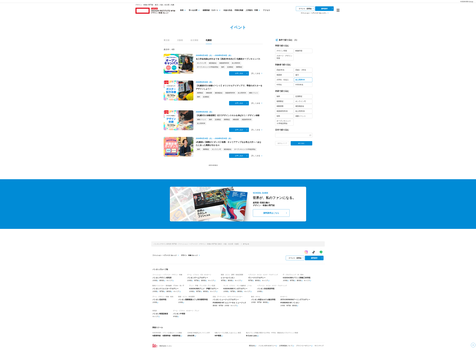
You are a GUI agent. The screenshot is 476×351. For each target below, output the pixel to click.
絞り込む (301, 143)
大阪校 (180, 40)
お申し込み (239, 73)
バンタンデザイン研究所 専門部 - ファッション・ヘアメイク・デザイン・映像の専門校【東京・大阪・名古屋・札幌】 (196, 244)
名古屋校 (194, 40)
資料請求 (324, 9)
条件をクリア (282, 143)
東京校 (167, 40)
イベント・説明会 (305, 9)
